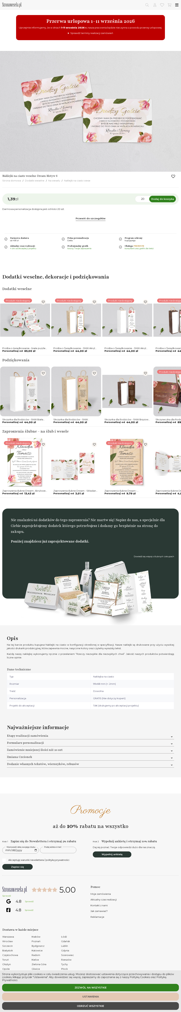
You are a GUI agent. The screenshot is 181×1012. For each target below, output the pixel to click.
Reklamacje (97, 916)
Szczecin (7, 945)
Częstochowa (10, 955)
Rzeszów (66, 959)
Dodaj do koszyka (162, 199)
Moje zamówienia (100, 893)
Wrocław (7, 941)
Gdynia (65, 950)
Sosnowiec (67, 955)
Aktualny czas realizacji (103, 899)
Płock (64, 968)
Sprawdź (6, 896)
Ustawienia (90, 996)
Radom (36, 955)
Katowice (37, 950)
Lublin (64, 945)
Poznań (36, 941)
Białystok (7, 950)
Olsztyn (6, 964)
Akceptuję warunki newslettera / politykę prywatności (38, 860)
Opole (6, 968)
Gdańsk (65, 941)
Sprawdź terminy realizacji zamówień (91, 33)
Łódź (64, 936)
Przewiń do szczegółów (91, 218)
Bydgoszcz (38, 945)
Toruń (5, 959)
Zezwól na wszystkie (91, 987)
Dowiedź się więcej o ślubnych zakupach (154, 556)
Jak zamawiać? (99, 911)
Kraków (36, 936)
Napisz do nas (126, 520)
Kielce (35, 959)
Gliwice (36, 968)
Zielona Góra (39, 964)
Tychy (64, 964)
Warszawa (8, 936)
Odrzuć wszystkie (90, 1006)
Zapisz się (17, 866)
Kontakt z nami (99, 905)
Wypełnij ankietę (112, 854)
